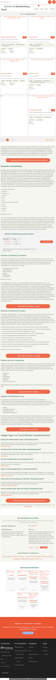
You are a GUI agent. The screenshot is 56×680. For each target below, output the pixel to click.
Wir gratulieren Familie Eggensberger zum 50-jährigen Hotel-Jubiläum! (39, 556)
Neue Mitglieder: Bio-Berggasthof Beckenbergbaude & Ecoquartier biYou (27, 559)
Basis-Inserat (7, 241)
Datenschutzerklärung (33, 654)
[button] (3, 140)
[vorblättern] (24, 26)
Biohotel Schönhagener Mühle (8, 37)
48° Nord (11, 575)
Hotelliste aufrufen (5, 465)
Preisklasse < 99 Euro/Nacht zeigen (9, 485)
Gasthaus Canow (33, 73)
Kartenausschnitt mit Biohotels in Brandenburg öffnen (28, 160)
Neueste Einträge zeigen (6, 495)
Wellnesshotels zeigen (6, 446)
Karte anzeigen (4, 456)
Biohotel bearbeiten (19, 647)
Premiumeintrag (8, 243)
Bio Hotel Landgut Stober (35, 110)
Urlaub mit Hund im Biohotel (29, 392)
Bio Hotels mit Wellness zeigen (29, 306)
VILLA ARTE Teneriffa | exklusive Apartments (44, 582)
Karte (41, 9)
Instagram (31, 547)
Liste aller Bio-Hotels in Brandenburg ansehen (29, 501)
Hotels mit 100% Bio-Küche (7, 475)
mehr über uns (44, 547)
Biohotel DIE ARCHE (6, 73)
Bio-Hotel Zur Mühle (22, 597)
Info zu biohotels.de (5, 666)
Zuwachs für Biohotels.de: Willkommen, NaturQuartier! (13, 556)
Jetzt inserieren (47, 241)
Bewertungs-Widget (19, 657)
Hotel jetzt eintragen (28, 633)
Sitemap (30, 657)
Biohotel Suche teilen (49, 140)
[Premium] (53, 569)
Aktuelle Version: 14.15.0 (41, 678)
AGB (30, 650)
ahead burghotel (33, 37)
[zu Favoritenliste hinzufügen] (2, 17)
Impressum (31, 647)
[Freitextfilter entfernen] (49, 2)
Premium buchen (20, 654)
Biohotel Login (5, 672)
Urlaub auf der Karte (5, 652)
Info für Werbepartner (19, 665)
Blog (2, 659)
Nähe (46, 9)
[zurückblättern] (3, 26)
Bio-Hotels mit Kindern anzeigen (29, 356)
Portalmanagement (33, 661)
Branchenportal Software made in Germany (18, 678)
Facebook (37, 547)
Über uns (3, 662)
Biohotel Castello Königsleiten (34, 601)
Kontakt (18, 661)
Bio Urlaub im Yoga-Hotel (29, 429)
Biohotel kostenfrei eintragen (21, 650)
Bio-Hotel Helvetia (22, 575)
